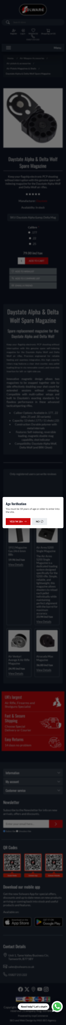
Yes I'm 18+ (16, 521)
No (38, 521)
